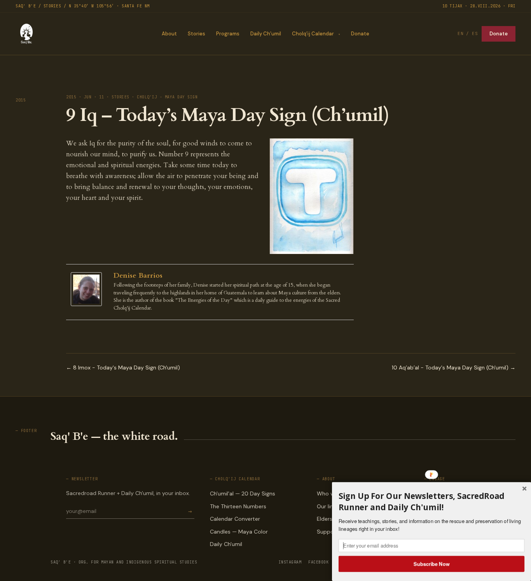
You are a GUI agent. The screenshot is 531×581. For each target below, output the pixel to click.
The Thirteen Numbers (238, 506)
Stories (196, 33)
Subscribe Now (432, 563)
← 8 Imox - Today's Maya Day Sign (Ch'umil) (123, 367)
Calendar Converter (235, 518)
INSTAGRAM (290, 562)
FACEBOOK (318, 562)
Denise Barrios (138, 275)
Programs (227, 33)
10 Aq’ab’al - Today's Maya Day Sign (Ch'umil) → (453, 367)
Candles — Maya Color (239, 531)
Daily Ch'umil (226, 544)
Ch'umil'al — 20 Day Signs (242, 493)
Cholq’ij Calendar (313, 33)
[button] (431, 501)
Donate (360, 33)
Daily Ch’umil (265, 33)
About (169, 33)
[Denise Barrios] (88, 289)
